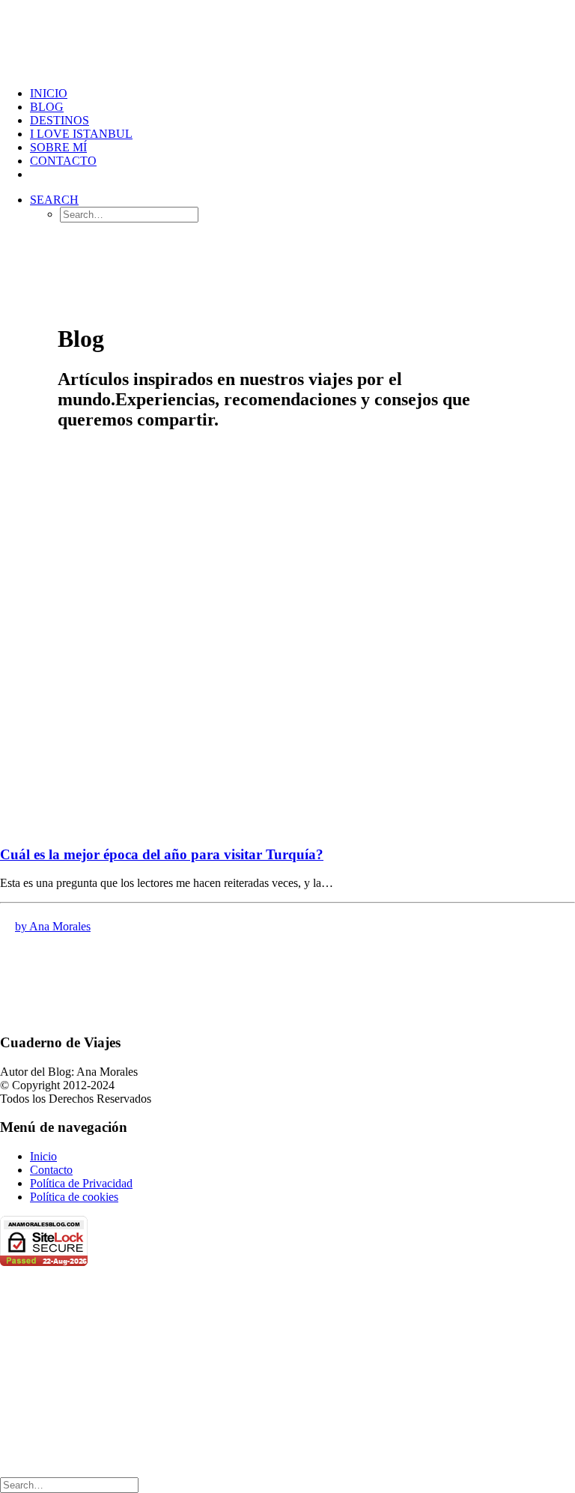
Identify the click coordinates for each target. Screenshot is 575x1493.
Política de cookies (74, 1196)
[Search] (69, 1484)
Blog (47, 106)
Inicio (43, 1156)
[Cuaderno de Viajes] (287, 37)
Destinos (59, 120)
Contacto (63, 160)
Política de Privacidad (81, 1183)
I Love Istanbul (81, 133)
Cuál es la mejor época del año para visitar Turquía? (161, 854)
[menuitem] (302, 93)
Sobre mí (58, 147)
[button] (54, 199)
